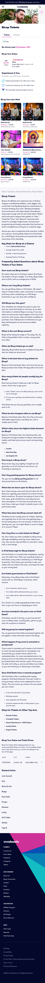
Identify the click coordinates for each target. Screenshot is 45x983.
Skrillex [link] (4, 823)
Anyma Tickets (11, 730)
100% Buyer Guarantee (25, 2)
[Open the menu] (3, 6)
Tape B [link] (4, 828)
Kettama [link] (5, 807)
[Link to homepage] (22, 6)
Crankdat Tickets (12, 719)
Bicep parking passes (24, 479)
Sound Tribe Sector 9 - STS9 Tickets (18, 722)
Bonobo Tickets (11, 715)
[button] (6, 41)
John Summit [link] (7, 776)
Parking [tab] (16, 35)
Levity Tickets (11, 726)
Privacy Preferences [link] (10, 966)
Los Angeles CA (11, 456)
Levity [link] (4, 812)
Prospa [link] (4, 802)
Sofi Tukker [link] (6, 818)
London (9, 449)
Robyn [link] (4, 792)
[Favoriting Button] (41, 12)
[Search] (39, 7)
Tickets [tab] (7, 35)
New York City (11, 452)
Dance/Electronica (24, 192)
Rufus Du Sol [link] (7, 786)
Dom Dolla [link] (6, 797)
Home (4, 192)
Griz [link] (3, 781)
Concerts (11, 192)
